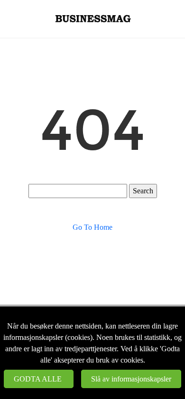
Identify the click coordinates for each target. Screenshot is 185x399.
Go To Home (92, 227)
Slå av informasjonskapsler (131, 379)
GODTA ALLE (39, 379)
